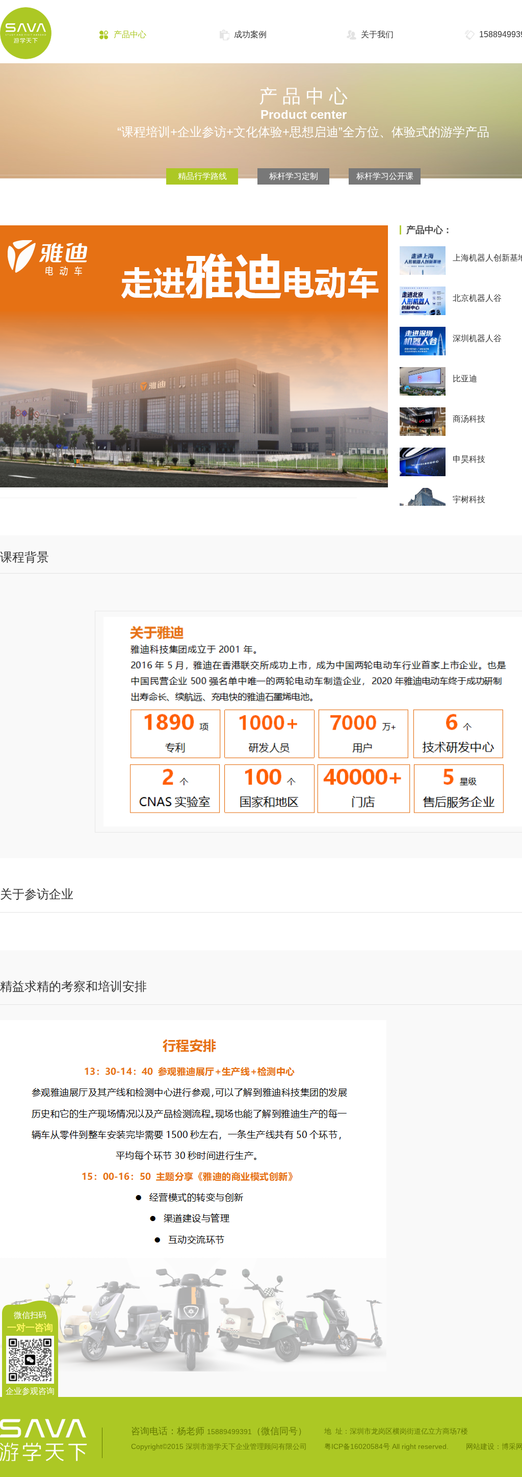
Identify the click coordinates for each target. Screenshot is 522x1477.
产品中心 (130, 34)
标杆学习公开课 (384, 176)
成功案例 (250, 34)
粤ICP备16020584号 (357, 1446)
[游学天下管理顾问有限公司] (36, 43)
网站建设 (480, 1446)
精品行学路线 (202, 176)
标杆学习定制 (293, 176)
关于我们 (377, 34)
